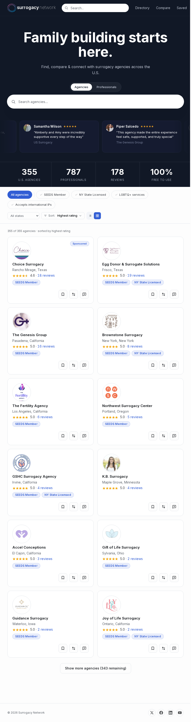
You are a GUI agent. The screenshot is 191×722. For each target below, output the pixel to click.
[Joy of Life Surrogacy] (140, 624)
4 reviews (45, 488)
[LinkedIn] (170, 712)
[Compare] (73, 294)
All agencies (20, 194)
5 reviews (135, 417)
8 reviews (135, 346)
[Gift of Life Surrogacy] (140, 553)
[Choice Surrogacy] (50, 270)
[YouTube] (180, 712)
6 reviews (45, 417)
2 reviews (135, 559)
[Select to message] (84, 294)
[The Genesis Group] (50, 341)
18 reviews (46, 275)
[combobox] (97, 8)
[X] (152, 712)
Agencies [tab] (81, 87)
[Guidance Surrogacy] (50, 624)
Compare (163, 8)
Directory (142, 8)
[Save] (62, 294)
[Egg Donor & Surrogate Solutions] (140, 270)
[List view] (90, 215)
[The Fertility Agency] (50, 411)
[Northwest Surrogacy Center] (140, 411)
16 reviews (46, 346)
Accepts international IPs (33, 204)
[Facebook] (161, 712)
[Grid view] (97, 215)
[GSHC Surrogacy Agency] (50, 482)
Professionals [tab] (106, 87)
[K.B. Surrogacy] (140, 482)
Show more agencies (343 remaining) (95, 668)
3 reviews (45, 559)
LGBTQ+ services (132, 194)
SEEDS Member (55, 194)
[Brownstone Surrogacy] (140, 341)
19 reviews (136, 275)
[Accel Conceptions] (50, 553)
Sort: (62, 215)
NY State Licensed (92, 194)
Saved (182, 8)
